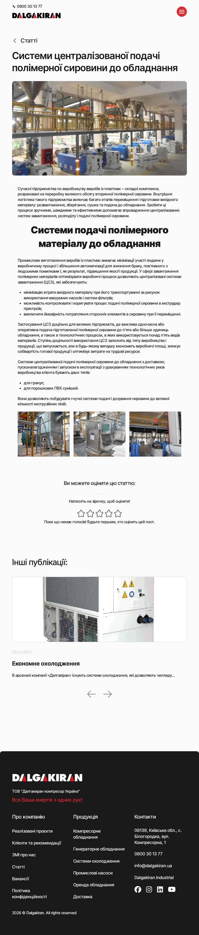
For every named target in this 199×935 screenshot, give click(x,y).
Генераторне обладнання (98, 848)
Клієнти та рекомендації (36, 842)
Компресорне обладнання (87, 834)
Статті (29, 40)
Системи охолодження (96, 860)
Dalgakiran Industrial (154, 877)
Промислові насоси (93, 872)
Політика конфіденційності (29, 893)
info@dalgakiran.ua (153, 865)
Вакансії (20, 878)
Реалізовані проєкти (32, 831)
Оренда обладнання (93, 884)
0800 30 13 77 (29, 6)
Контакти (145, 816)
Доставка (82, 896)
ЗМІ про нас (24, 854)
